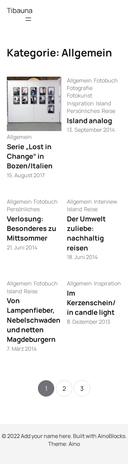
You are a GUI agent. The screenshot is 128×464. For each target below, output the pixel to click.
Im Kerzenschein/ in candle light (91, 302)
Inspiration (80, 103)
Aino (74, 444)
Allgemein (19, 137)
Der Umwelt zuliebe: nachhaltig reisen (86, 233)
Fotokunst (79, 95)
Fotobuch (106, 80)
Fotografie (80, 88)
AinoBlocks (111, 436)
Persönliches (83, 111)
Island (103, 103)
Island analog (89, 120)
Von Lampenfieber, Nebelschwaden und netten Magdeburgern (33, 320)
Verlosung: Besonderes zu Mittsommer (31, 228)
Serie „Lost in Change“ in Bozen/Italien (30, 156)
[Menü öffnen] (28, 19)
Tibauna (19, 10)
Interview (105, 201)
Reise (108, 111)
